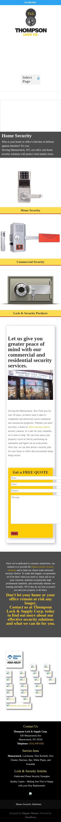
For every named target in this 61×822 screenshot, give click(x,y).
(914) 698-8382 (36, 743)
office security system (38, 427)
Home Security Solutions (28, 804)
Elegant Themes (30, 813)
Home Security (17, 135)
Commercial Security (30, 262)
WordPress (30, 817)
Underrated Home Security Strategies (32, 776)
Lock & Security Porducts (30, 313)
